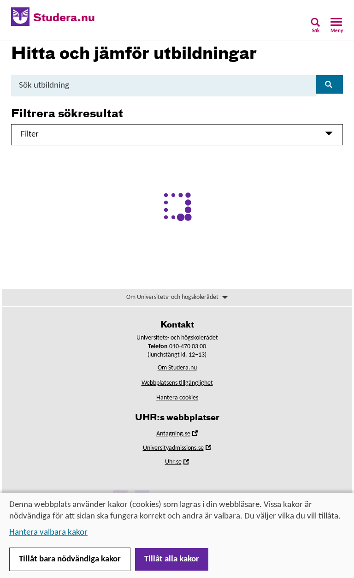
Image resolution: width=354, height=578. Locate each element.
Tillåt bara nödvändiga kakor (70, 559)
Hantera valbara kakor (48, 532)
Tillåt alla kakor (171, 559)
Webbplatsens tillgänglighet (177, 383)
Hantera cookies (177, 397)
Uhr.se (186, 463)
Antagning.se (186, 435)
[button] (315, 28)
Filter (30, 134)
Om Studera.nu (177, 367)
